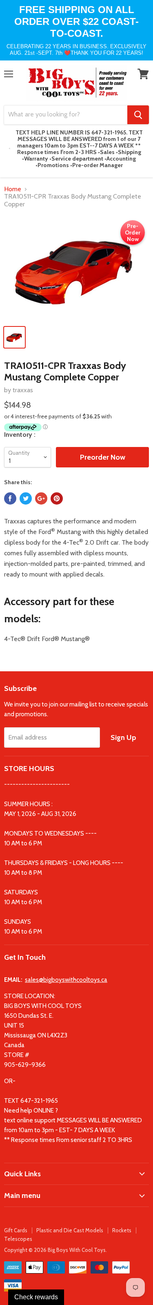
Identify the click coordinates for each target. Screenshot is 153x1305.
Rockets (121, 1230)
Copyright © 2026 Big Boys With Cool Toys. (55, 1250)
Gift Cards (15, 1230)
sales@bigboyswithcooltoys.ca (66, 979)
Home (12, 189)
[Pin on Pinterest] (57, 498)
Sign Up (123, 737)
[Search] (138, 114)
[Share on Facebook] (10, 498)
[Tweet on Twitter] (26, 498)
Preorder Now (102, 457)
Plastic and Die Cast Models (69, 1230)
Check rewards (36, 1297)
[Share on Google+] (41, 498)
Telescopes (18, 1239)
